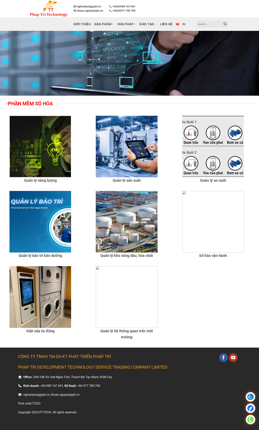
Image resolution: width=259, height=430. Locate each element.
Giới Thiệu (82, 24)
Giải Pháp (126, 24)
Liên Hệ (166, 24)
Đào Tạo (147, 24)
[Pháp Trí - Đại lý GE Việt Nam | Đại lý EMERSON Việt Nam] (48, 9)
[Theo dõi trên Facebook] (223, 357)
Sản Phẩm (102, 24)
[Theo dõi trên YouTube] (233, 357)
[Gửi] (225, 24)
